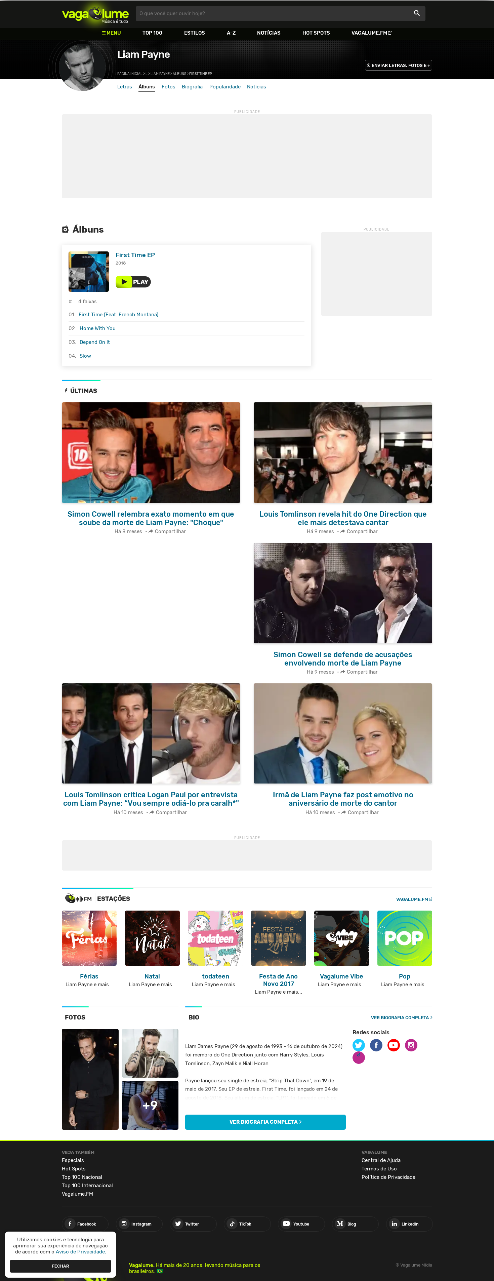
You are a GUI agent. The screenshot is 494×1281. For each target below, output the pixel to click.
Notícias (269, 33)
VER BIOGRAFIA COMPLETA (400, 1017)
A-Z (231, 33)
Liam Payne (143, 54)
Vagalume (95, 13)
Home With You (98, 328)
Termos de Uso (379, 1169)
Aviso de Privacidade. (81, 1252)
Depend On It (95, 342)
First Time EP (135, 255)
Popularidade (225, 87)
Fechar (60, 1266)
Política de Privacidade (388, 1177)
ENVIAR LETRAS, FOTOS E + (401, 65)
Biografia (192, 87)
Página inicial (129, 74)
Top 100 (152, 33)
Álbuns (179, 74)
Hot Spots (316, 33)
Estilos (194, 33)
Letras (124, 87)
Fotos (168, 87)
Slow (85, 356)
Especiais (73, 1160)
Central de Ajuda (381, 1160)
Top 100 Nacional (82, 1177)
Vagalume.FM (369, 33)
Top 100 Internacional (87, 1186)
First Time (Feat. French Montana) (118, 315)
